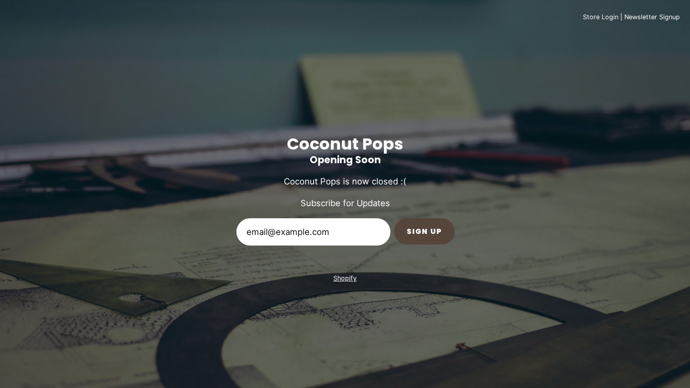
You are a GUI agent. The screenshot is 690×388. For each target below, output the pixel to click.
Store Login (600, 17)
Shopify (345, 278)
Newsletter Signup (652, 17)
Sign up (424, 231)
